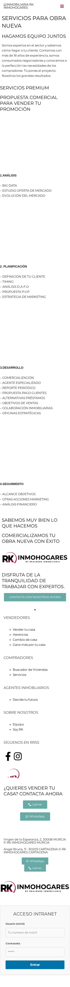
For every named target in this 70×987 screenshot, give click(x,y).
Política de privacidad (40, 827)
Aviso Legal (12, 827)
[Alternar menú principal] (62, 6)
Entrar (35, 965)
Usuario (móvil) (15, 923)
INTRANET (30, 832)
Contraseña (13, 943)
